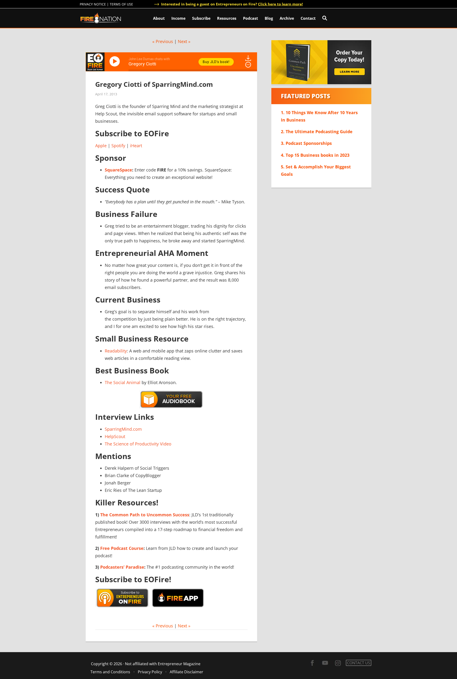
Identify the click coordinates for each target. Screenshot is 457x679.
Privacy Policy (150, 671)
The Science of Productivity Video (138, 444)
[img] (248, 65)
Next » (184, 41)
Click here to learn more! (280, 4)
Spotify (118, 145)
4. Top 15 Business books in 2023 (315, 155)
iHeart (136, 145)
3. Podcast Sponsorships (306, 143)
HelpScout (115, 436)
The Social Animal (122, 382)
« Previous (162, 41)
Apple (101, 145)
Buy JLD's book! (216, 62)
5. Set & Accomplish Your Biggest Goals (316, 170)
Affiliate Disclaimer (186, 671)
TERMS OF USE (121, 4)
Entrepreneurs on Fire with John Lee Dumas (101, 17)
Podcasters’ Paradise (122, 567)
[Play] (115, 61)
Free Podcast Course (122, 548)
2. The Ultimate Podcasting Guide (317, 131)
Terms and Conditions (110, 671)
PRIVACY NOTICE (93, 4)
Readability (116, 351)
